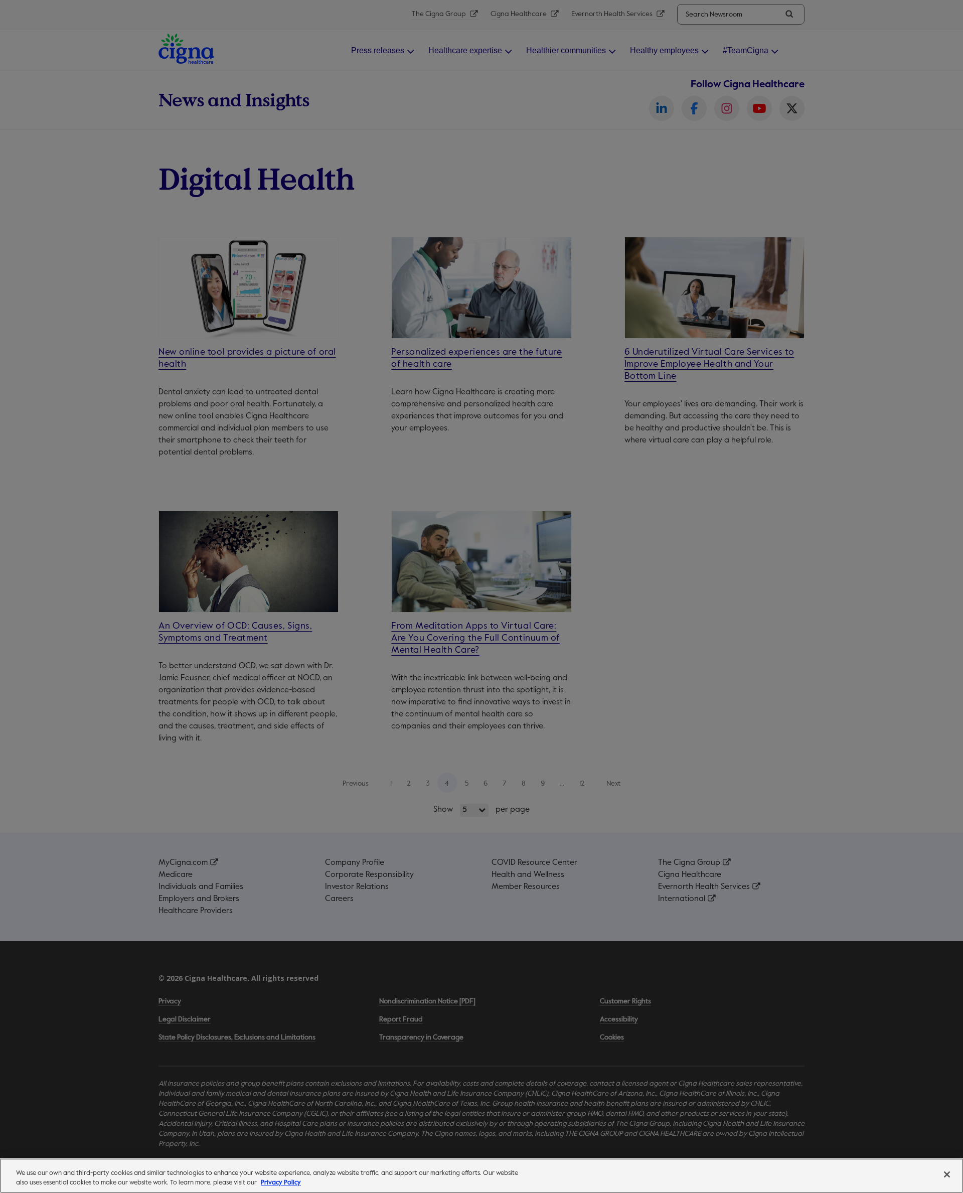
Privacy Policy (281, 1182)
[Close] (947, 1174)
